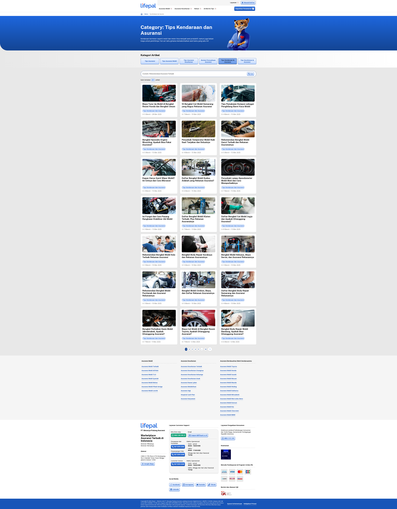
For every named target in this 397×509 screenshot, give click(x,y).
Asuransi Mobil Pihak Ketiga (152, 387)
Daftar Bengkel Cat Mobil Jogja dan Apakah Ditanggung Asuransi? (236, 219)
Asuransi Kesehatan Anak (190, 379)
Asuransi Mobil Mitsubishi (229, 395)
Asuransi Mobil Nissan (228, 379)
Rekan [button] (196, 9)
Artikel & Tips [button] (209, 9)
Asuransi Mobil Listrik (150, 391)
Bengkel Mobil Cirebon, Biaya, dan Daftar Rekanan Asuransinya (198, 291)
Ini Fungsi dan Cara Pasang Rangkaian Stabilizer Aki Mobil (157, 217)
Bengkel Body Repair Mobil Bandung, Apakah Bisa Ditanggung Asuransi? (234, 331)
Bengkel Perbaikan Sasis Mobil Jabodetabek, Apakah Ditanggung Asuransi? (157, 331)
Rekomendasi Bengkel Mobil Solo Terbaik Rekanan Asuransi (158, 256)
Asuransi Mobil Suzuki (228, 374)
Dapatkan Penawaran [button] (244, 9)
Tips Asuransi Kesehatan (189, 61)
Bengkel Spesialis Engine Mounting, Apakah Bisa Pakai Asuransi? (156, 142)
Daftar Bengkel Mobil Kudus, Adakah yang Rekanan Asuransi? (198, 179)
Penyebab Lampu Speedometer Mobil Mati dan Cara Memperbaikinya (236, 180)
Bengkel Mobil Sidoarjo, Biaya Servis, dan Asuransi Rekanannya (237, 256)
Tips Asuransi (150, 61)
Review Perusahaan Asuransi (208, 61)
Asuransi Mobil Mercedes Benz (231, 399)
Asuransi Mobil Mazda (228, 383)
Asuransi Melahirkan (188, 387)
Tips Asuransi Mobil (169, 61)
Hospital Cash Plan (188, 395)
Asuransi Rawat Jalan (189, 383)
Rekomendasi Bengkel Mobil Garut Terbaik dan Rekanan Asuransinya (235, 142)
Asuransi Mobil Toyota (228, 366)
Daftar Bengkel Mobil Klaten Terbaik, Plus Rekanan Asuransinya (196, 219)
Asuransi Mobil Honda (228, 370)
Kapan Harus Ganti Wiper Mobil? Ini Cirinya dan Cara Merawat (158, 179)
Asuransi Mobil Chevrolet (229, 411)
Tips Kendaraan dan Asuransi (157, 14)
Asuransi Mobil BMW (227, 415)
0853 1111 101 (229, 438)
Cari (251, 74)
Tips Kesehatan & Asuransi (247, 61)
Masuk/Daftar (249, 3)
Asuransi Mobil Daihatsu (229, 391)
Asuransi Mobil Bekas (150, 383)
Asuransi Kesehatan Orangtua (192, 370)
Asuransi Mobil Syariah (150, 379)
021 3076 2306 (179, 447)
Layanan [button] (233, 3)
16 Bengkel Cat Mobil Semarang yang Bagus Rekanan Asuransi (197, 105)
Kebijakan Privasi (250, 504)
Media (146, 14)
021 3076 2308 (179, 455)
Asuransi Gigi (186, 391)
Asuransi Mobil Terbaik (150, 366)
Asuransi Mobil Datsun (228, 403)
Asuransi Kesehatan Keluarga (192, 374)
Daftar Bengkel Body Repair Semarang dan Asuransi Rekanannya (235, 293)
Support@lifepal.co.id (199, 435)
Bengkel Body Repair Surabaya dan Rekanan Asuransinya (197, 256)
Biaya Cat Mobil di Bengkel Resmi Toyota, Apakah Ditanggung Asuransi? (198, 331)
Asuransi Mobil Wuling (228, 387)
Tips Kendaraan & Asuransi (227, 61)
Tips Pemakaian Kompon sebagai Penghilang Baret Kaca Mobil (237, 105)
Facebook (176, 485)
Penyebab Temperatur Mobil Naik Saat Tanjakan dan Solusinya (198, 141)
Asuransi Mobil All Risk (150, 370)
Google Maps (149, 464)
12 (205, 349)
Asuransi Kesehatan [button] (182, 9)
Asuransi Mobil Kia (227, 407)
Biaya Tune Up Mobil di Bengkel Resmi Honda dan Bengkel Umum (158, 105)
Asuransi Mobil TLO (149, 374)
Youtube (202, 485)
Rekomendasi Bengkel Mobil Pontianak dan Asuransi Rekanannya (156, 293)
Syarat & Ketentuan (234, 504)
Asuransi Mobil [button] (164, 9)
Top (390, 505)
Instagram (189, 485)
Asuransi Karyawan (188, 399)
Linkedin (176, 489)
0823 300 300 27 (179, 435)
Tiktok (213, 485)
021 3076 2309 (179, 464)
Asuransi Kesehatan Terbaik (191, 366)
